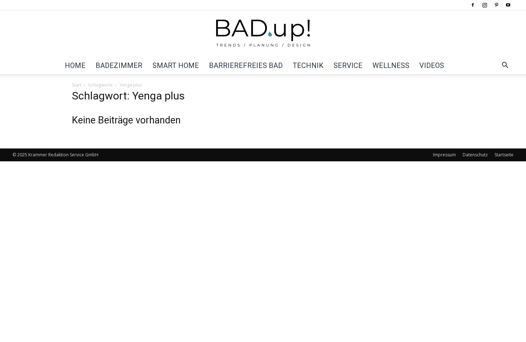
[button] (504, 66)
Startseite (504, 155)
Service (347, 65)
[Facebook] (472, 5)
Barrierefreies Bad (246, 65)
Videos (431, 65)
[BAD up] (263, 34)
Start (76, 85)
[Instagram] (484, 5)
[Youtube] (508, 5)
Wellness (390, 65)
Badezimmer (119, 65)
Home (75, 65)
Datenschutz (475, 155)
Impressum (444, 155)
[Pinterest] (496, 5)
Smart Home (175, 65)
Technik (308, 65)
